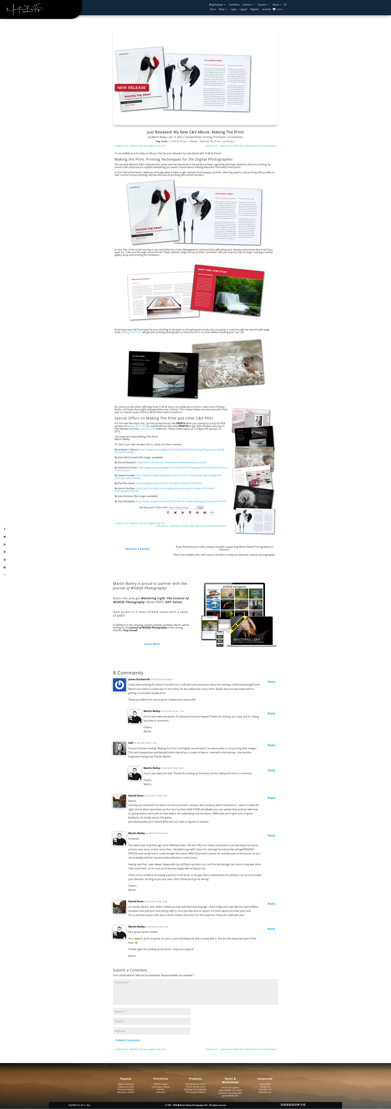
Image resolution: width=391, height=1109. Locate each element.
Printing (207, 137)
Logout (243, 9)
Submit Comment (128, 1040)
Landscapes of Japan (161, 1086)
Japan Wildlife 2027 (230, 1095)
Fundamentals (193, 137)
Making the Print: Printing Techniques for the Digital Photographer (174, 159)
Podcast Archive (126, 1086)
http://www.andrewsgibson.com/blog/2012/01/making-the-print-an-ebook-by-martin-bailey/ (170, 451)
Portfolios (234, 5)
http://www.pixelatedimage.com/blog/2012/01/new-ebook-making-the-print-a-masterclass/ (171, 469)
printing (228, 141)
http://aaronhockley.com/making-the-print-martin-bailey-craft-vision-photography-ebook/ (165, 490)
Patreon (247, 5)
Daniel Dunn (136, 795)
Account (266, 9)
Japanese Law (265, 1092)
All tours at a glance (230, 1087)
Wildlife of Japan (160, 1084)
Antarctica (160, 1092)
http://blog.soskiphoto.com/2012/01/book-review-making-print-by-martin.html (181, 501)
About (275, 5)
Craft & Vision (179, 141)
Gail (130, 742)
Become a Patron (137, 549)
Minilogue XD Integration (195, 1089)
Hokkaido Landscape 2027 (230, 1093)
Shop (221, 9)
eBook (194, 141)
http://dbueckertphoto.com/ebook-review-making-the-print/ (171, 462)
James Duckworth (139, 679)
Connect (262, 5)
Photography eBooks (195, 1092)
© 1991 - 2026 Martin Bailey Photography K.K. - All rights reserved (195, 1105)
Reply (271, 681)
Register (254, 9)
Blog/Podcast (216, 5)
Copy (200, 507)
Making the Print (136, 426)
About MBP (265, 1084)
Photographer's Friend (195, 1084)
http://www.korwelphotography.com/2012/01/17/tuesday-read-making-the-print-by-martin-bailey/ (168, 477)
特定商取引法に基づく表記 (79, 1105)
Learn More (152, 644)
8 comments (235, 137)
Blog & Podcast (125, 1084)
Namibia (160, 1089)
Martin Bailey (159, 137)
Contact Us (265, 1086)
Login (233, 9)
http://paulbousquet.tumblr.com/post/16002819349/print (169, 483)
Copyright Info (265, 1089)
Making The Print (210, 141)
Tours (213, 9)
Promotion (219, 137)
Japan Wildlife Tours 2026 (230, 1090)
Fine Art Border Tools (195, 1086)
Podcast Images (126, 1089)
